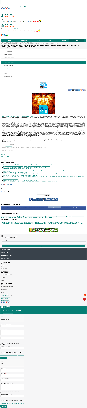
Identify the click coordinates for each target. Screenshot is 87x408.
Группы (26, 6)
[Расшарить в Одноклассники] (6, 185)
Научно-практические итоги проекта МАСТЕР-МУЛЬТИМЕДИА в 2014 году (20, 180)
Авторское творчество (8, 76)
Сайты (50, 40)
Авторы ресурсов (4, 275)
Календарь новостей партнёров (9, 57)
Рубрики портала (6, 216)
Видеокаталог (9, 217)
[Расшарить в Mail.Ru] (11, 185)
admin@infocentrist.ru (6, 297)
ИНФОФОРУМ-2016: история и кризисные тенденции (15, 172)
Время (4, 222)
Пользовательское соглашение (7, 284)
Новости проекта (6, 191)
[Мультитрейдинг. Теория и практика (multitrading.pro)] (1, 21)
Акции (5, 79)
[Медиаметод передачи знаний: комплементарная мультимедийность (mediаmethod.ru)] (28, 21)
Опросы (2, 280)
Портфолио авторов (39, 217)
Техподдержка (52, 223)
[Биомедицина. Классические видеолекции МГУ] (11, 21)
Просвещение (24, 40)
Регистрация (6, 7)
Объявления (51, 222)
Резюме (44, 222)
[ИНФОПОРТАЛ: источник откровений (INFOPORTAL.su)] (6, 21)
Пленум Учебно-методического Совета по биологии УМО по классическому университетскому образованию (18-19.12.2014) (32, 181)
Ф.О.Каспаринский (5, 295)
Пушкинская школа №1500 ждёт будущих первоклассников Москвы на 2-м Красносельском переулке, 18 (27, 164)
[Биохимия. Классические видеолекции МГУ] (7, 21)
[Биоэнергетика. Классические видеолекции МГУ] (9, 21)
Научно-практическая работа (9, 59)
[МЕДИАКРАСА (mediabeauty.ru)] (21, 21)
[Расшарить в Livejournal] (8, 185)
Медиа (21, 6)
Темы (13, 6)
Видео (38, 40)
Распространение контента (9, 70)
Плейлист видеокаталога (71, 223)
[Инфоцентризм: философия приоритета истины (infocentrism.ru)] (17, 21)
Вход (2, 7)
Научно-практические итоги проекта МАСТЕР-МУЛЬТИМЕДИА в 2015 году (20, 175)
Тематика (64, 40)
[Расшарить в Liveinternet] (10, 185)
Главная (9, 40)
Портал (10, 6)
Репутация (3, 277)
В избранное (4, 154)
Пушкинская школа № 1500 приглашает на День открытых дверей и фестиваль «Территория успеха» (26, 166)
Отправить (4, 358)
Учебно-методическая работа (9, 62)
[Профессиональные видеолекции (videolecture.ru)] (16, 21)
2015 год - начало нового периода (11, 179)
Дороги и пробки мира (27, 222)
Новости (78, 40)
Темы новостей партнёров (8, 54)
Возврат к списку (5, 156)
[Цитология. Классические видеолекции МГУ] (13, 21)
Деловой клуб (50, 217)
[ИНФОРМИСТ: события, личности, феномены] (43, 200)
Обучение (3, 263)
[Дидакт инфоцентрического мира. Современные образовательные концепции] (14, 21)
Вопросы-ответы (4, 268)
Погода (18, 222)
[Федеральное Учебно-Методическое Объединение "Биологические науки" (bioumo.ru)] (24, 21)
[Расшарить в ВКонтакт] (1, 185)
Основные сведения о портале (6, 274)
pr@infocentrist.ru (5, 300)
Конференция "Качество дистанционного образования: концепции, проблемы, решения (20, 116)
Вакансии (37, 222)
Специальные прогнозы (62, 222)
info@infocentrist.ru (5, 298)
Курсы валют (11, 222)
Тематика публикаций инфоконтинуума (37, 216)
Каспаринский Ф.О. (9, 146)
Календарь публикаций (19, 216)
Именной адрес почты (5, 271)
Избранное (60, 223)
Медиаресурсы (6, 68)
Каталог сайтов (28, 217)
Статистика (3, 278)
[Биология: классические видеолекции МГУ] (10, 21)
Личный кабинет (15, 223)
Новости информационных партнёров (58, 216)
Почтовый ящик (4, 289)
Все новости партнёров (7, 51)
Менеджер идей (25, 223)
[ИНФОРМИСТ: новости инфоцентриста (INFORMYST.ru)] (4, 21)
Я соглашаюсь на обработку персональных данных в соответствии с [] (12, 354)
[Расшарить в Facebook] (3, 185)
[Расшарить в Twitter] (7, 185)
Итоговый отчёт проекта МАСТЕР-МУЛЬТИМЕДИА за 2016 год (17, 168)
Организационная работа (8, 65)
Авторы (17, 6)
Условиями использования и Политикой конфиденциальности (12, 354)
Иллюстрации (18, 217)
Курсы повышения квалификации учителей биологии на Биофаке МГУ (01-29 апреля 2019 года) (25, 167)
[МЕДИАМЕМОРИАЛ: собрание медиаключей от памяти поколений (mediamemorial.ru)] (30, 21)
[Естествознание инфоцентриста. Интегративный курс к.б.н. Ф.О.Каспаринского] (3, 21)
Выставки (5, 73)
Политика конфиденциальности (7, 286)
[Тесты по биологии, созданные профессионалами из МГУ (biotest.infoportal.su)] (31, 21)
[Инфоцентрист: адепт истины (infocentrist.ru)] (19, 21)
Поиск (81, 223)
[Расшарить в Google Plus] (4, 185)
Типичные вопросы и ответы (39, 223)
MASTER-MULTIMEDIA (8, 313)
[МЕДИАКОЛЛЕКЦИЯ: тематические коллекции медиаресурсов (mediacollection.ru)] (20, 21)
